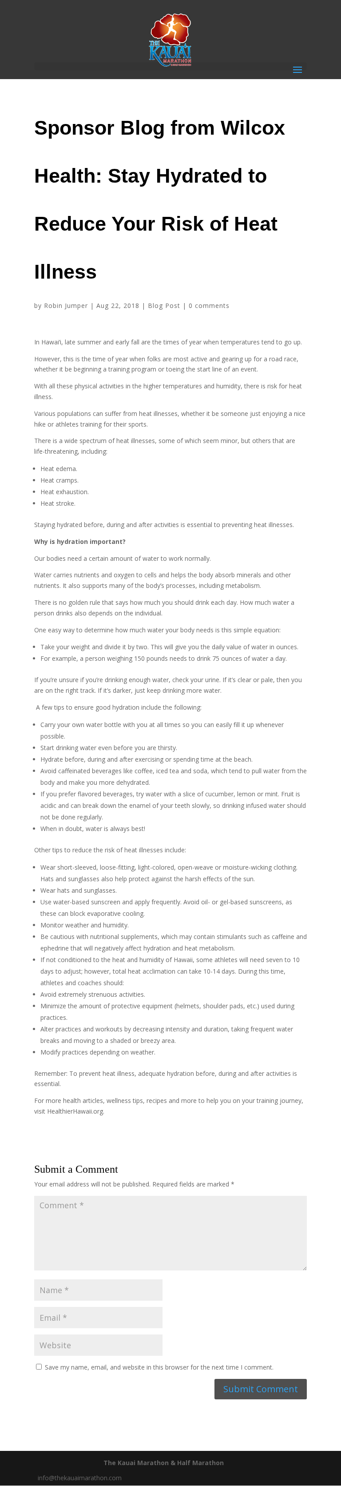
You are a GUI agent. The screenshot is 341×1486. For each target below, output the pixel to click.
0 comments (209, 305)
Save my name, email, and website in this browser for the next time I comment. (159, 1367)
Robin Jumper (66, 305)
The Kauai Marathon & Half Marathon (163, 1462)
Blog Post (164, 305)
